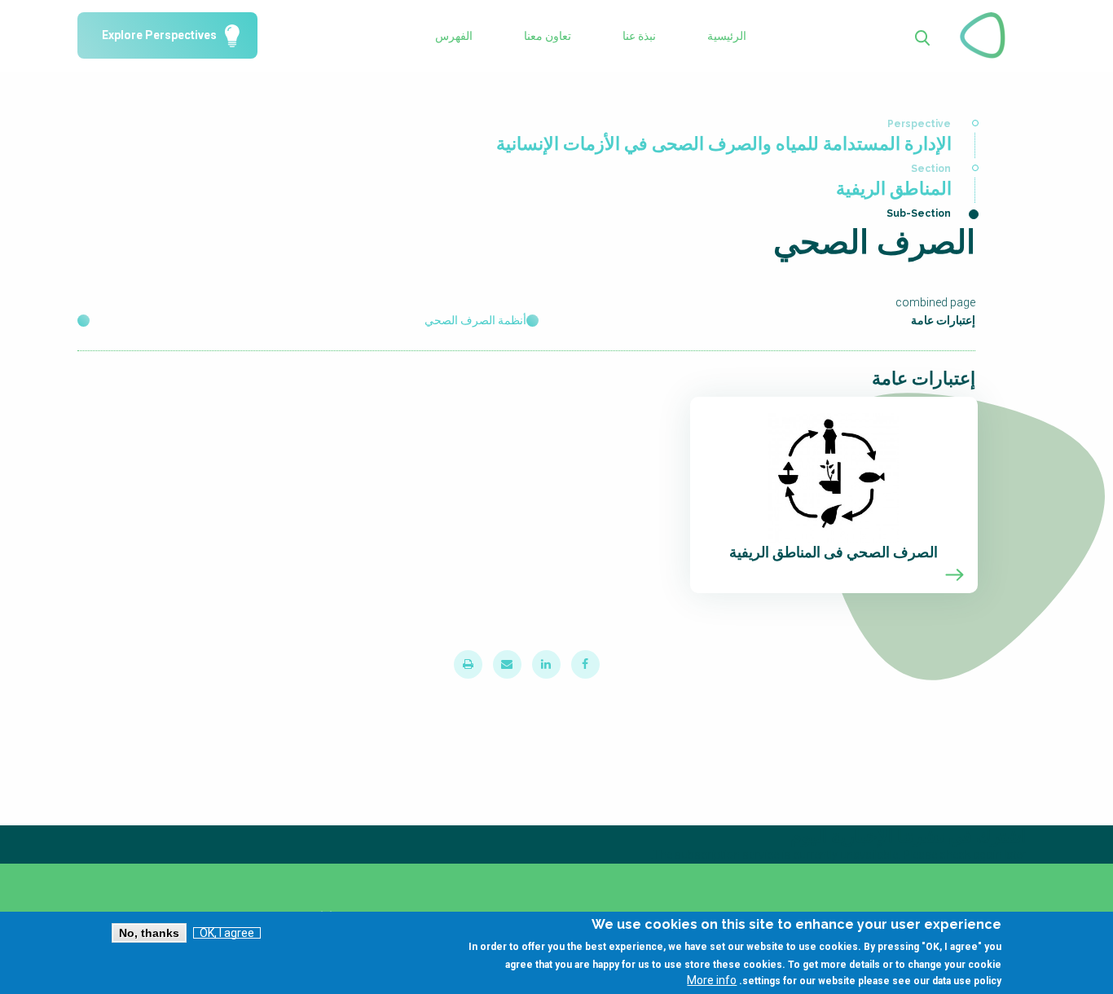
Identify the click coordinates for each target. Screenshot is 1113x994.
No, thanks (149, 932)
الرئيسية (726, 36)
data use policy (966, 981)
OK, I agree (227, 933)
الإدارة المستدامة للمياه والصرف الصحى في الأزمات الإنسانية (724, 143)
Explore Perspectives (159, 35)
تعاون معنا (547, 36)
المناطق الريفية (894, 188)
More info (712, 980)
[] (922, 36)
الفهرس (454, 36)
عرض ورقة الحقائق (834, 495)
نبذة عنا (639, 36)
